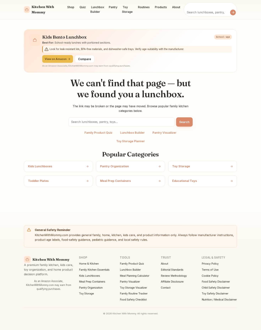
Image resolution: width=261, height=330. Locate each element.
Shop (70, 7)
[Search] (233, 12)
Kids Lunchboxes (89, 275)
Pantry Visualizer (164, 132)
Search (184, 122)
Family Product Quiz (98, 132)
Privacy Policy (210, 263)
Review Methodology (174, 275)
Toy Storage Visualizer (133, 287)
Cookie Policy (210, 275)
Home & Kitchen (89, 263)
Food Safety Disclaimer (216, 281)
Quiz (83, 7)
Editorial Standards (172, 269)
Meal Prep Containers (92, 281)
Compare (84, 59)
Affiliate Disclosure (172, 281)
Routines (143, 7)
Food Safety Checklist (133, 299)
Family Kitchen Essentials (94, 269)
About (176, 7)
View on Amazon (56, 58)
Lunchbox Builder (97, 9)
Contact (165, 287)
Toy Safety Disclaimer (215, 293)
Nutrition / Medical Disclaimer (219, 299)
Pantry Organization (91, 287)
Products (161, 7)
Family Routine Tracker (134, 293)
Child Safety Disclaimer (216, 287)
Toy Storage (127, 9)
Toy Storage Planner (130, 141)
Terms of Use (210, 269)
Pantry (113, 7)
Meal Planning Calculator (134, 275)
